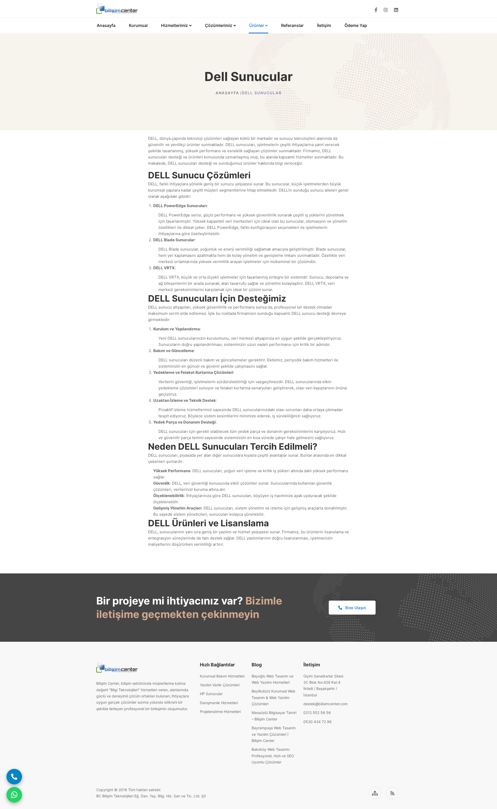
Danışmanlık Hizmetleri (219, 703)
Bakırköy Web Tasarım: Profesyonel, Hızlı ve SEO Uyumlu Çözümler (273, 755)
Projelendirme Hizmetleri (220, 711)
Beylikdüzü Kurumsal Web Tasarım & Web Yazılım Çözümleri (273, 697)
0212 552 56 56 (317, 712)
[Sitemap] (375, 793)
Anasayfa (227, 93)
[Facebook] (376, 10)
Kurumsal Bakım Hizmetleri (222, 676)
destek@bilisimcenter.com (325, 704)
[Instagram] (385, 10)
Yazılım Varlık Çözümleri (219, 685)
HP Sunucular (211, 693)
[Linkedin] (396, 10)
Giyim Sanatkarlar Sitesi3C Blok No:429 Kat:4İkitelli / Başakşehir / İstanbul (323, 685)
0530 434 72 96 (317, 721)
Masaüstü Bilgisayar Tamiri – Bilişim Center (274, 715)
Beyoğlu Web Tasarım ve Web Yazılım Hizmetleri (272, 679)
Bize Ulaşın (355, 607)
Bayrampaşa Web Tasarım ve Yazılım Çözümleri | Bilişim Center (274, 734)
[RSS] (392, 793)
